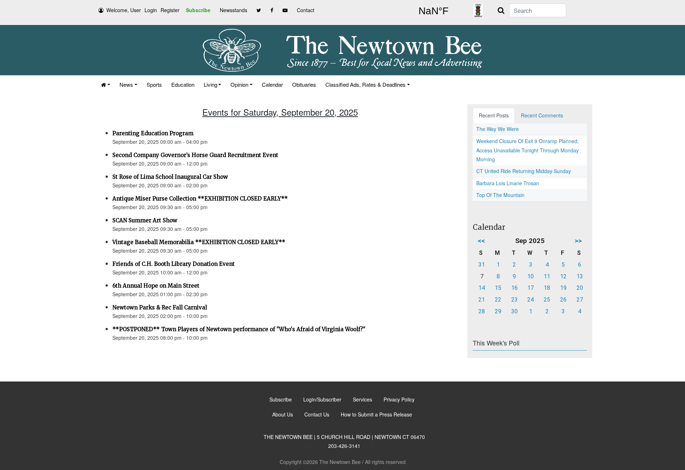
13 (580, 276)
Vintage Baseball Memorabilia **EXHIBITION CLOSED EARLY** (198, 242)
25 (547, 299)
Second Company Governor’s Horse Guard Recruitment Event (195, 155)
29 (498, 311)
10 (530, 276)
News (126, 84)
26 (563, 299)
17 (530, 287)
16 (514, 287)
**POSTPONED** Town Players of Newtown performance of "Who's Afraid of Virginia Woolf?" (238, 329)
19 (563, 287)
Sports (154, 84)
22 (498, 299)
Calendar (272, 84)
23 (514, 299)
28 (481, 311)
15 (498, 287)
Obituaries (304, 84)
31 (481, 264)
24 (530, 299)
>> (578, 241)
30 (514, 311)
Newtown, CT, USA (433, 11)
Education (182, 84)
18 (547, 287)
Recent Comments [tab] (542, 115)
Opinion (239, 84)
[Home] (105, 84)
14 (481, 287)
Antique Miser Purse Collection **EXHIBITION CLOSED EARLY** (200, 198)
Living (210, 84)
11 (547, 276)
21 (481, 299)
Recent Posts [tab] (494, 115)
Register (170, 10)
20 (580, 287)
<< (481, 241)
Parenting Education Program (152, 133)
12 (563, 276)
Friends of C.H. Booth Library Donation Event (173, 264)
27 (580, 299)
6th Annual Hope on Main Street (155, 285)
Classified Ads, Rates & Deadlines (365, 84)
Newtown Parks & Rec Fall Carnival (159, 307)
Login (150, 10)
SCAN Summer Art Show (144, 220)
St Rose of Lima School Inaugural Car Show (170, 176)
